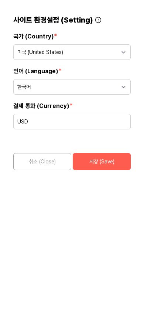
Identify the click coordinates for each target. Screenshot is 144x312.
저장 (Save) (101, 162)
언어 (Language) (37, 71)
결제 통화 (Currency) (43, 105)
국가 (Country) (35, 36)
